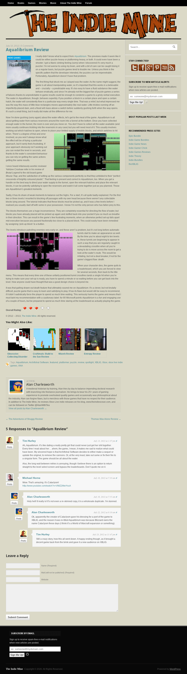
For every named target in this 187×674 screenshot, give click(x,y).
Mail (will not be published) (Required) (57, 572)
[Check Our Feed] (172, 70)
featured (54, 362)
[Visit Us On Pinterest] (157, 70)
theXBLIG (133, 164)
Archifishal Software (39, 362)
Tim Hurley (29, 440)
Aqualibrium (22, 362)
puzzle (73, 362)
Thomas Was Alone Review (106, 419)
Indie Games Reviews (139, 152)
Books (21, 3)
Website (44, 579)
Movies (43, 3)
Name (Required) (49, 566)
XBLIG (98, 362)
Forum (88, 3)
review (81, 362)
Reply (9, 447)
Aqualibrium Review (27, 49)
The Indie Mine (29, 316)
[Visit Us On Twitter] (134, 70)
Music (53, 3)
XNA (20, 365)
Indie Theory (135, 156)
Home (11, 3)
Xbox (104, 362)
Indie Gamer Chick (138, 148)
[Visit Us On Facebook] (142, 70)
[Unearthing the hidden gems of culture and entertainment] (93, 38)
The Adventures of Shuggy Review (24, 419)
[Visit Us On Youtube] (164, 70)
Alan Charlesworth (38, 496)
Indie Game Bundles (139, 140)
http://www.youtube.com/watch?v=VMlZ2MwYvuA (46, 485)
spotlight (89, 362)
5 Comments (27, 46)
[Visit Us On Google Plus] (149, 70)
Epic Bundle (135, 136)
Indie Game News (137, 144)
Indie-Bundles (136, 160)
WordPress (175, 669)
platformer (64, 362)
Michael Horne (31, 477)
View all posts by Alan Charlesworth (28, 408)
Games (31, 3)
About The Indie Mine (71, 3)
